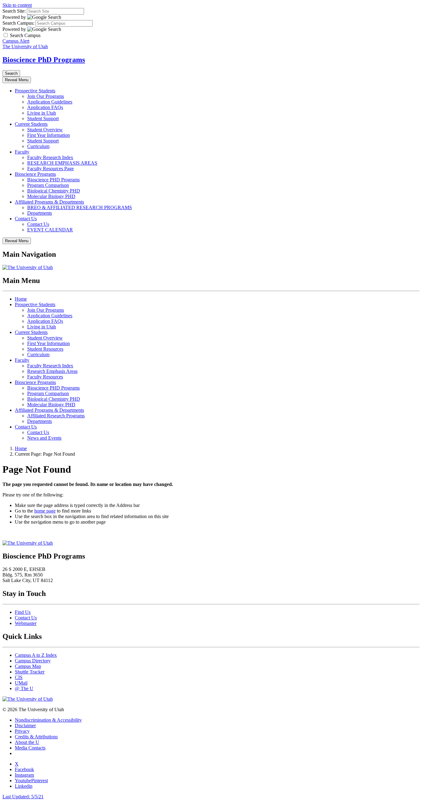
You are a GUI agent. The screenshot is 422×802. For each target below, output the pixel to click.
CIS (19, 677)
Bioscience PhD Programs (43, 60)
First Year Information (48, 135)
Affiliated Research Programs (56, 415)
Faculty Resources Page (50, 168)
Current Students (31, 124)
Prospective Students (35, 90)
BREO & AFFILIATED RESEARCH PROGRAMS (79, 207)
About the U (27, 742)
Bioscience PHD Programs (53, 179)
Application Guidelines (49, 101)
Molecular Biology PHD (51, 196)
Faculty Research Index (50, 157)
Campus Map (28, 666)
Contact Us (26, 218)
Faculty (22, 151)
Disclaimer (25, 725)
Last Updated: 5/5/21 (23, 796)
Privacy (22, 731)
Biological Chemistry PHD (53, 190)
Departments (39, 213)
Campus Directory (33, 660)
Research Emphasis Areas (52, 371)
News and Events (44, 438)
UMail (21, 683)
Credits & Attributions (36, 736)
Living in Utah (41, 113)
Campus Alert (15, 41)
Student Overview (45, 129)
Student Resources (45, 349)
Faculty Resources (45, 376)
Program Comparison (48, 185)
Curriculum (38, 146)
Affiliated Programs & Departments (49, 202)
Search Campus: (18, 23)
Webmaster (25, 623)
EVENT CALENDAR (50, 229)
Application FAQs (45, 107)
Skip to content (17, 5)
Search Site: (14, 11)
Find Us (23, 612)
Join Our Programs (45, 96)
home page (45, 510)
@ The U (24, 688)
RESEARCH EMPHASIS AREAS (62, 163)
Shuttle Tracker (29, 671)
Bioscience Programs (35, 174)
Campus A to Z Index (36, 655)
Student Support (43, 118)
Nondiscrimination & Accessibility (48, 720)
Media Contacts (30, 747)
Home (21, 299)
